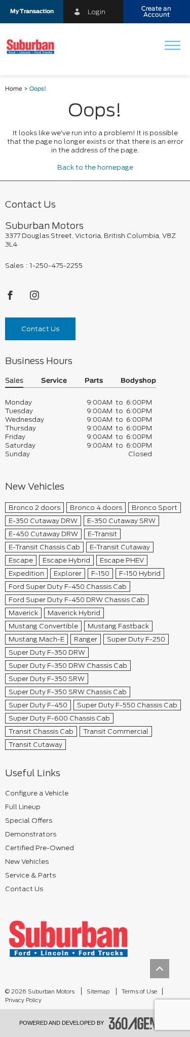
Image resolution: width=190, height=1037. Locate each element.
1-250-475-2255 (56, 265)
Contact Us (40, 329)
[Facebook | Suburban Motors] (11, 298)
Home (13, 89)
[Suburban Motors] (68, 938)
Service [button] (54, 381)
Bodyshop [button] (138, 381)
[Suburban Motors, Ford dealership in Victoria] (34, 46)
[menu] (172, 46)
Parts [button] (94, 381)
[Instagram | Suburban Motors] (34, 298)
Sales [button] (14, 381)
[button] (31, 11)
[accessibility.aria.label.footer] (140, 1023)
